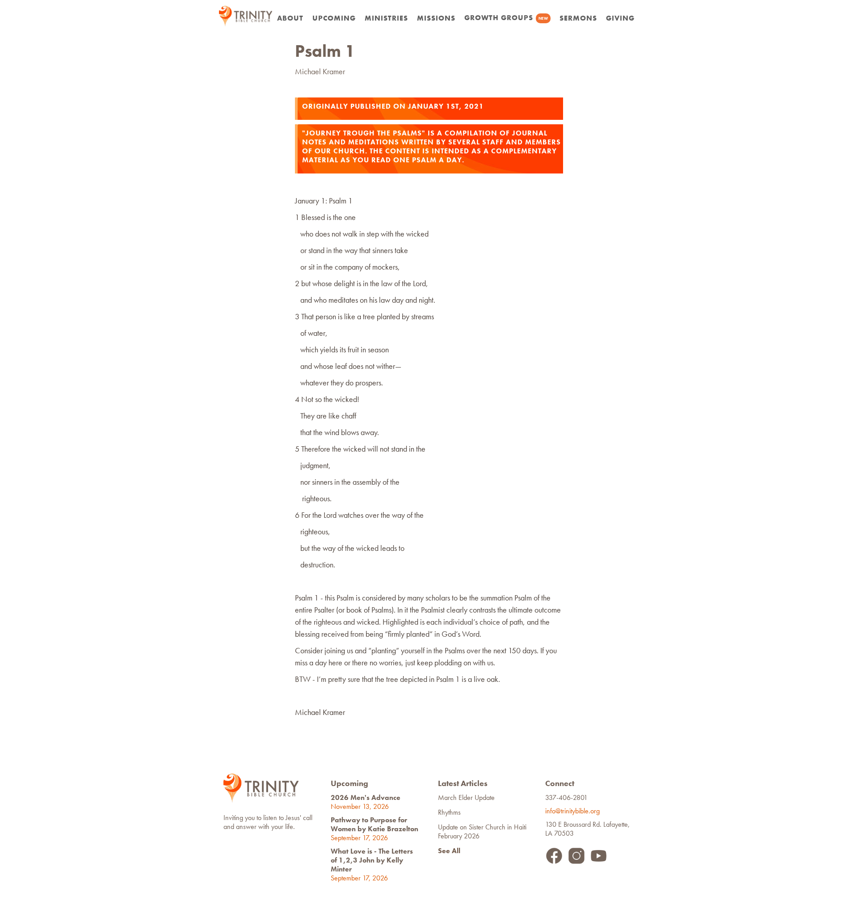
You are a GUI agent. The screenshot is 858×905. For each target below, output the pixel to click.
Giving (620, 18)
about (290, 18)
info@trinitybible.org (574, 811)
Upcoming (334, 18)
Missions (436, 18)
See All (449, 850)
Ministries (386, 18)
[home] (246, 16)
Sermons (578, 18)
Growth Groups (506, 17)
